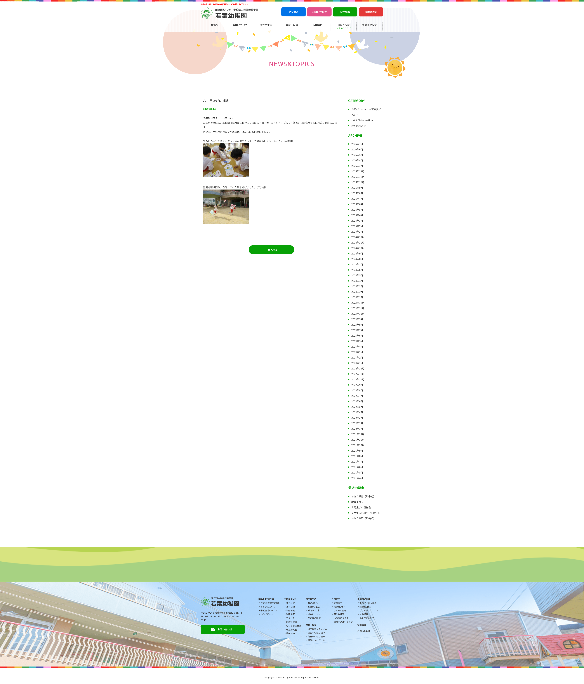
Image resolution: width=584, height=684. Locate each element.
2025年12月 (357, 171)
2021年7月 (357, 461)
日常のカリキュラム (317, 628)
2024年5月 (357, 275)
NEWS (214, 25)
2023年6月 (357, 335)
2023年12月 (357, 303)
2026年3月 (357, 166)
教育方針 (290, 602)
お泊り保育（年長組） (363, 518)
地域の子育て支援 (368, 602)
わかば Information (362, 120)
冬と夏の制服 (314, 618)
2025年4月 (357, 215)
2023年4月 (357, 346)
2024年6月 (357, 270)
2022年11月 (357, 374)
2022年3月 (357, 417)
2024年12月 (357, 237)
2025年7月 (357, 198)
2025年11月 (357, 177)
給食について (314, 614)
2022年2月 (357, 423)
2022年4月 (357, 412)
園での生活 (266, 25)
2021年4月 (357, 478)
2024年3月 (357, 286)
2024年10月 (357, 248)
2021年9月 (357, 450)
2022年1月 (357, 428)
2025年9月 (357, 188)
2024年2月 (357, 292)
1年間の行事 (314, 610)
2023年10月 (357, 313)
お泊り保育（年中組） (363, 496)
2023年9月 (357, 319)
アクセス (294, 12)
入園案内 (318, 25)
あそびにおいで (268, 606)
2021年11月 (357, 439)
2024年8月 (357, 259)
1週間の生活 (314, 606)
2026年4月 (357, 160)
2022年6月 (357, 401)
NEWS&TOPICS (266, 598)
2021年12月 (357, 434)
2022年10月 (357, 379)
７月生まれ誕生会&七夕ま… (366, 513)
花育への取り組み (316, 636)
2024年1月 (357, 297)
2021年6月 (357, 467)
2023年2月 (357, 357)
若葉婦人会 (291, 629)
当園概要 (290, 610)
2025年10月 (357, 182)
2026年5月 (357, 155)
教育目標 (290, 606)
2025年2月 (357, 226)
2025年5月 (357, 209)
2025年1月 (357, 231)
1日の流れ (313, 602)
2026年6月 (357, 149)
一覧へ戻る (271, 250)
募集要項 (338, 602)
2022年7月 (357, 396)
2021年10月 (357, 445)
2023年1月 (357, 363)
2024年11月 (357, 242)
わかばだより (358, 125)
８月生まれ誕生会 (361, 507)
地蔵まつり (357, 502)
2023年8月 (357, 324)
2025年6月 (357, 204)
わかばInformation (270, 602)
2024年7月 (357, 264)
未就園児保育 (369, 25)
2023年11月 (357, 308)
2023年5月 (357, 341)
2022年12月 (357, 368)
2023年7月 (357, 330)
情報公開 (290, 633)
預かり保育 (344, 26)
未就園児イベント (269, 610)
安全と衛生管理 (293, 625)
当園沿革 (290, 614)
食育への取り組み (316, 632)
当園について (240, 25)
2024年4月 (357, 281)
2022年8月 (357, 390)
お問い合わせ (319, 12)
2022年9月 (357, 385)
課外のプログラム (316, 640)
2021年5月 (357, 472)
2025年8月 (357, 193)
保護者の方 (371, 12)
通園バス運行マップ (343, 621)
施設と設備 (291, 621)
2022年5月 (357, 407)
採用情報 (345, 12)
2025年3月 (357, 220)
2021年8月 (357, 456)
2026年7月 (357, 144)
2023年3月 (357, 352)
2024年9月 (357, 253)
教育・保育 (292, 25)
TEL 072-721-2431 (211, 616)
